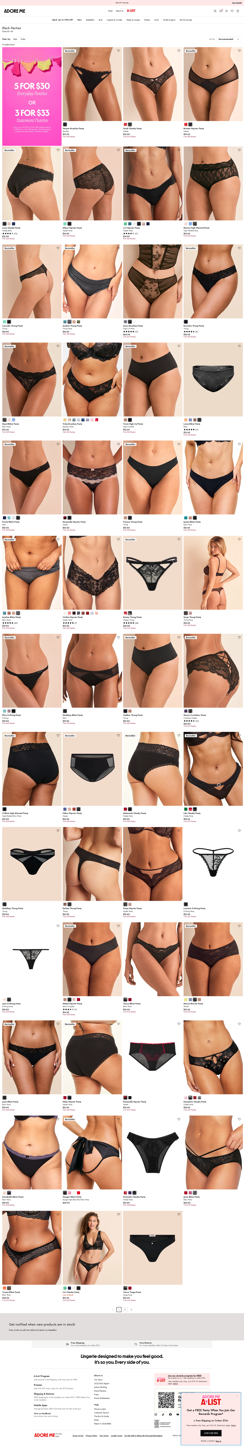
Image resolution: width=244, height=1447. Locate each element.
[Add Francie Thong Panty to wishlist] (178, 444)
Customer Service (101, 1412)
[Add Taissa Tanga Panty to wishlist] (178, 1214)
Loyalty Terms (116, 1435)
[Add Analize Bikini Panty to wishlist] (57, 539)
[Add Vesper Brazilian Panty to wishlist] (118, 50)
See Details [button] (237, 3)
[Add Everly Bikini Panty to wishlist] (57, 444)
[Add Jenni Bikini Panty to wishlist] (239, 1119)
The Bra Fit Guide (101, 1416)
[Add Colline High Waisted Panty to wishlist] (57, 735)
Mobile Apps (40, 1405)
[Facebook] (170, 1415)
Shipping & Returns (44, 1393)
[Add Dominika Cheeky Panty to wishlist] (178, 1119)
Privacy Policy (91, 1435)
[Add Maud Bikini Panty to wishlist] (57, 346)
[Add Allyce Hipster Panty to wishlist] (118, 150)
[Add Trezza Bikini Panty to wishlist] (57, 1214)
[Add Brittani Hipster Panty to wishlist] (239, 50)
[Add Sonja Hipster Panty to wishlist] (178, 830)
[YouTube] (177, 1415)
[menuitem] (62, 19)
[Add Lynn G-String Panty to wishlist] (57, 925)
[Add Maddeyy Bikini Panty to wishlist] (118, 637)
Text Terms (104, 1435)
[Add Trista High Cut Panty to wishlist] (178, 346)
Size (15, 39)
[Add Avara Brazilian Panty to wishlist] (178, 248)
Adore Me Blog (100, 1387)
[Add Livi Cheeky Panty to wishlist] (118, 1214)
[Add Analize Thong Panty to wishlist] (118, 248)
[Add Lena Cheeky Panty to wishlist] (57, 150)
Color (23, 39)
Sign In (218, 1441)
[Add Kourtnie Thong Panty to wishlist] (239, 248)
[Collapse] (237, 1396)
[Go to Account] (226, 11)
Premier (38, 1385)
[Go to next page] (131, 1309)
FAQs (96, 1420)
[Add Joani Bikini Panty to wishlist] (57, 1024)
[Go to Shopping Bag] (238, 11)
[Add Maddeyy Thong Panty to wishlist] (57, 830)
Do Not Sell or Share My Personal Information (143, 1435)
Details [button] (175, 1384)
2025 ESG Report (101, 1383)
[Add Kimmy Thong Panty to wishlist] (178, 539)
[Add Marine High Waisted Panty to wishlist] (239, 150)
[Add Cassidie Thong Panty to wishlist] (57, 248)
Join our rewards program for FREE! (185, 1375)
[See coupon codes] (221, 11)
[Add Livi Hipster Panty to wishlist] (178, 150)
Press (96, 1394)
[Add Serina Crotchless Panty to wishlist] (239, 637)
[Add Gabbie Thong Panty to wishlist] (178, 637)
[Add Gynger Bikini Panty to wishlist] (118, 1119)
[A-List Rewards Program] (131, 11)
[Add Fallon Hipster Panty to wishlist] (118, 735)
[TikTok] (163, 1415)
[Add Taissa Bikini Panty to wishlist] (178, 925)
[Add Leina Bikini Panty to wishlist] (239, 346)
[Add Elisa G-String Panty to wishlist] (57, 637)
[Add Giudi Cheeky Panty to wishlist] (178, 50)
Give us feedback (42, 1413)
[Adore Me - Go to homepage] (14, 11)
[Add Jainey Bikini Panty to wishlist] (239, 444)
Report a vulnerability (102, 1423)
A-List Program (41, 1376)
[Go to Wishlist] (232, 11)
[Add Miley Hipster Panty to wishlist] (118, 1024)
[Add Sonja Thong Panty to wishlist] (239, 539)
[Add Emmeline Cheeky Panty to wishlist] (239, 1024)
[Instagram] (155, 1415)
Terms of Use (77, 1435)
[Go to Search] (215, 11)
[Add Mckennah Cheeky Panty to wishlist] (178, 735)
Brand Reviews (100, 1390)
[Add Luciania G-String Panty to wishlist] (239, 830)
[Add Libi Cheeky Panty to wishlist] (239, 735)
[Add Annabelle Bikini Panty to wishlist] (57, 1119)
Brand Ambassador (102, 1398)
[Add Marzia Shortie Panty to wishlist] (239, 925)
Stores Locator (100, 1409)
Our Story (98, 1379)
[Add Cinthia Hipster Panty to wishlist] (118, 539)
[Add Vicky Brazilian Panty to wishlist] (118, 346)
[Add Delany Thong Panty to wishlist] (118, 830)
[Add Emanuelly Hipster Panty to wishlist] (118, 444)
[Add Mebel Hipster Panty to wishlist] (118, 925)
